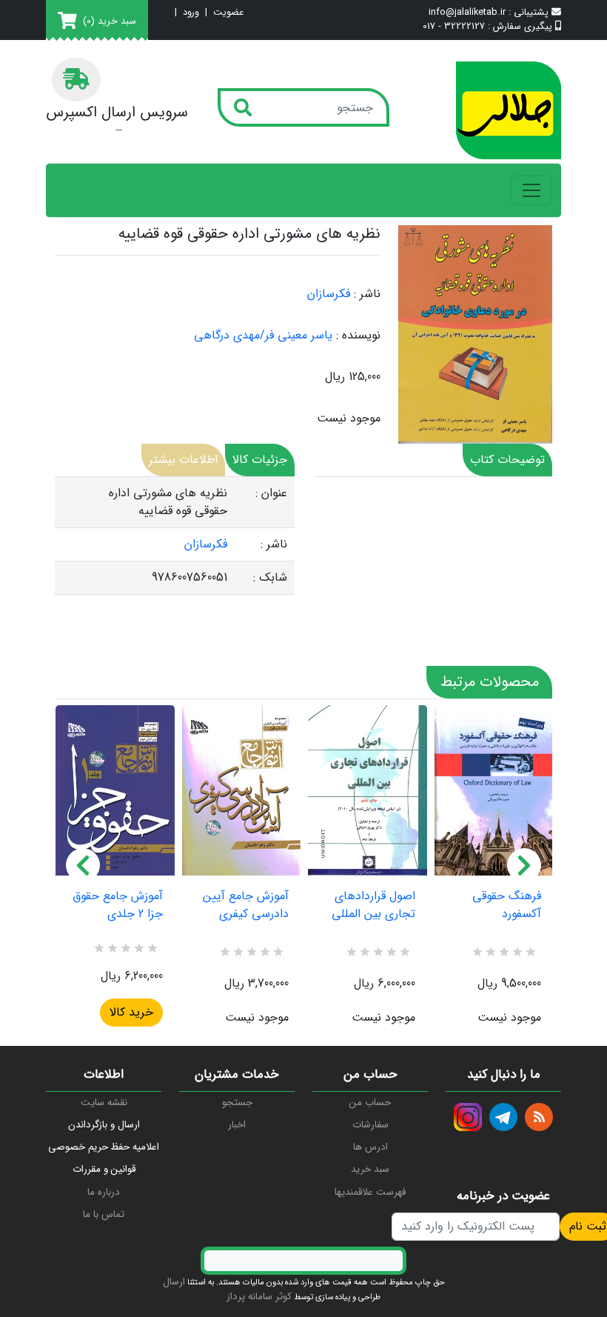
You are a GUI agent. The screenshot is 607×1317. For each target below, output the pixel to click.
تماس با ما (103, 1214)
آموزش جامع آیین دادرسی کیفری (246, 905)
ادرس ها (370, 1147)
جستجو (237, 1102)
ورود (191, 13)
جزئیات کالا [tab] (259, 459)
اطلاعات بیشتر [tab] (183, 459)
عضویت (228, 13)
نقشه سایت (104, 1102)
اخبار (237, 1125)
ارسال (174, 1282)
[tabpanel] (175, 536)
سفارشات (370, 1125)
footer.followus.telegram (503, 1117)
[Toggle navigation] (531, 190)
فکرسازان (328, 293)
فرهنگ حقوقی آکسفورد (506, 905)
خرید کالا (131, 1012)
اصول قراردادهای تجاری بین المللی (373, 905)
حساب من (370, 1102)
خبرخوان (539, 1117)
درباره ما (103, 1192)
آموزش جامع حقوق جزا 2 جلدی (118, 905)
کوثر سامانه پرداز (259, 1296)
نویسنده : (358, 335)
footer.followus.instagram (468, 1117)
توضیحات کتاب (507, 459)
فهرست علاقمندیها (370, 1192)
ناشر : (367, 294)
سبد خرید (370, 1169)
